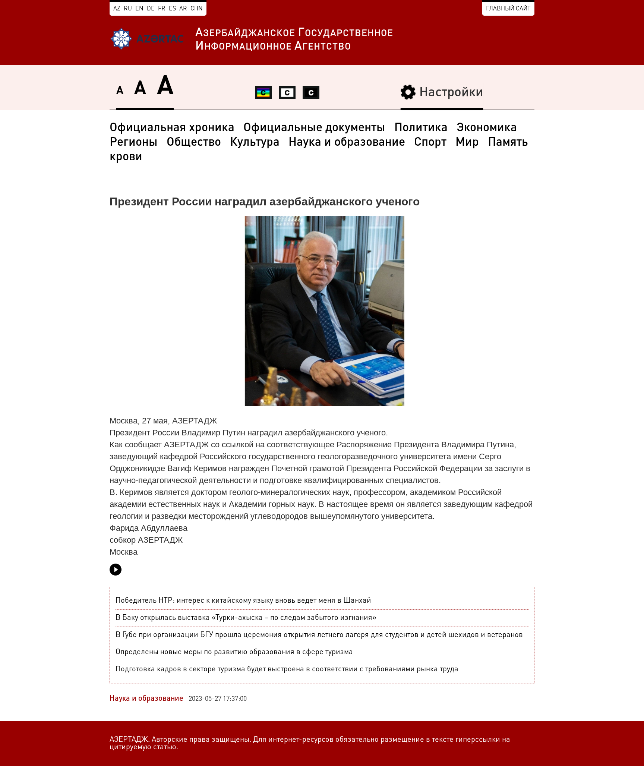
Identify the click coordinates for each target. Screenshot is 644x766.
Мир (467, 143)
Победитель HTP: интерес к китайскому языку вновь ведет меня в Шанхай (243, 601)
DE (151, 9)
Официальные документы (314, 128)
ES (172, 9)
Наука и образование (346, 143)
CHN (196, 9)
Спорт (430, 143)
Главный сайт (508, 9)
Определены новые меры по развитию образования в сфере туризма (234, 652)
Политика (421, 128)
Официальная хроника (172, 128)
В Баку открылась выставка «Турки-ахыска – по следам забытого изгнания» (246, 618)
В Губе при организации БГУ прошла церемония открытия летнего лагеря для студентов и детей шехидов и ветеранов (319, 635)
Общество (194, 143)
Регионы (134, 143)
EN (139, 9)
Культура (255, 143)
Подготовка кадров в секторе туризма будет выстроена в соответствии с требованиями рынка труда (287, 669)
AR (183, 9)
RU (128, 9)
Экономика (487, 128)
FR (161, 9)
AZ (116, 9)
